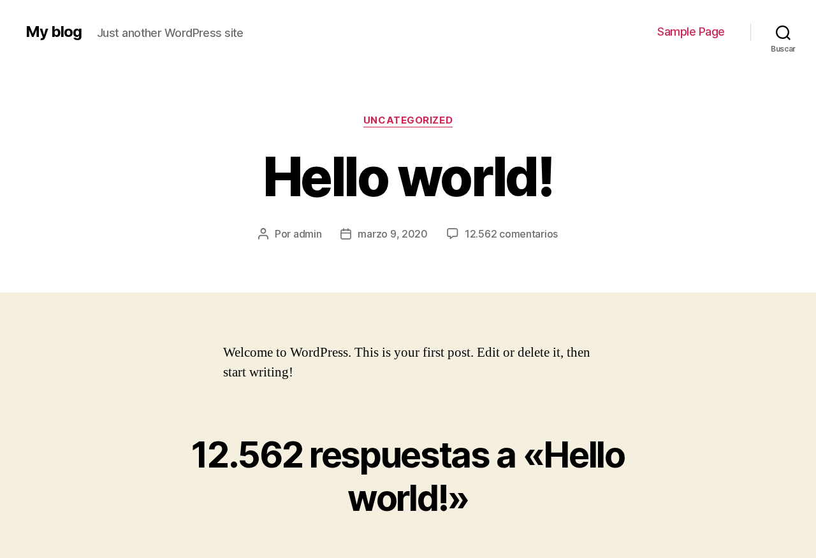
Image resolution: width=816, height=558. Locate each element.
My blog (54, 31)
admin (307, 233)
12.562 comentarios (511, 233)
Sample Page (691, 31)
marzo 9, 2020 (393, 233)
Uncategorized (408, 120)
